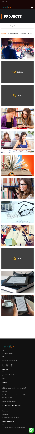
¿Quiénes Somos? (8, 375)
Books (30, 34)
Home (3, 26)
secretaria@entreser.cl (9, 360)
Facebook (5, 411)
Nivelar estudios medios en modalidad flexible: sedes (14, 396)
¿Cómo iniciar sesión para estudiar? (14, 388)
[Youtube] (11, 365)
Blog (3, 378)
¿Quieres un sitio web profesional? (13, 427)
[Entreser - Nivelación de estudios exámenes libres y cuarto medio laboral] (7, 6)
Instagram (5, 414)
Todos (3, 34)
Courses (23, 34)
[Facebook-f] (3, 365)
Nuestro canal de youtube (10, 418)
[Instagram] (7, 365)
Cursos (4, 391)
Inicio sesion (4, 2)
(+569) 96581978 (7, 354)
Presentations (13, 34)
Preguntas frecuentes (9, 401)
